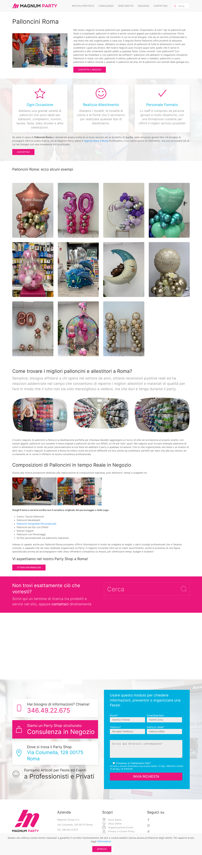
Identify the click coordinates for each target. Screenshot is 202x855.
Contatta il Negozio (89, 69)
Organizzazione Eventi (120, 827)
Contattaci (161, 5)
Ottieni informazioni (29, 567)
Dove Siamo (115, 819)
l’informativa (133, 766)
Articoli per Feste (83, 5)
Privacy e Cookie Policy (121, 831)
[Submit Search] (184, 589)
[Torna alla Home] (34, 6)
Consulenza (106, 5)
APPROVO (102, 849)
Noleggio (143, 5)
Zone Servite (126, 5)
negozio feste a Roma (96, 140)
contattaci (60, 604)
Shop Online (115, 823)
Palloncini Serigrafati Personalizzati (36, 523)
